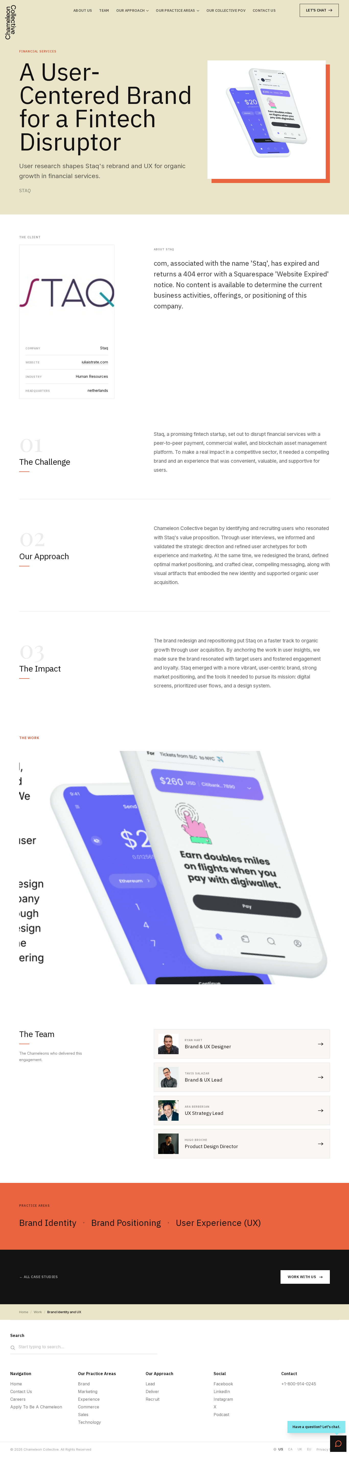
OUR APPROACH (130, 10)
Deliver (152, 1391)
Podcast (221, 1414)
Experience (89, 1399)
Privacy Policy (328, 1449)
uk (300, 1449)
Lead (150, 1383)
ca (290, 1449)
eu (309, 1449)
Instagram (223, 1399)
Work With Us (302, 1277)
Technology (89, 1422)
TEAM (104, 10)
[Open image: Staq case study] (174, 867)
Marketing (87, 1391)
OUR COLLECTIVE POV (226, 10)
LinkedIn (222, 1391)
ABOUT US (82, 10)
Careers (18, 1399)
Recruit (152, 1399)
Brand (84, 1383)
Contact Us (21, 1391)
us (280, 1449)
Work (38, 1312)
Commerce (88, 1406)
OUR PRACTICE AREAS (175, 10)
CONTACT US (264, 10)
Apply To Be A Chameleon (36, 1406)
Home (23, 1312)
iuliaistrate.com (95, 362)
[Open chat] (338, 1444)
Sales (83, 1414)
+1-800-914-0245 (298, 1383)
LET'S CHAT (316, 10)
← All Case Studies (38, 1277)
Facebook (223, 1383)
